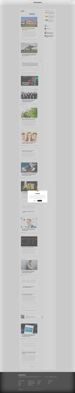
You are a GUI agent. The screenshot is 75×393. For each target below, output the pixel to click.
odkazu (40, 198)
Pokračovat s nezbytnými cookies (43, 191)
